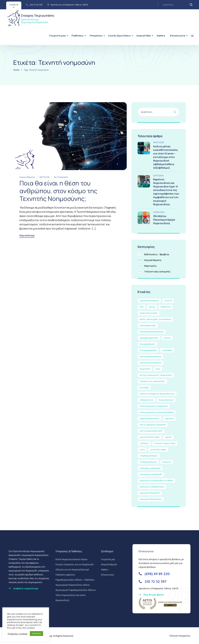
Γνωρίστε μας (57, 35)
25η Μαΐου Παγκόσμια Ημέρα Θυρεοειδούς (164, 219)
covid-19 (168, 300)
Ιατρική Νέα (143, 35)
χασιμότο (166, 462)
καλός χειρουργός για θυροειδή (154, 406)
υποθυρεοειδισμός (148, 462)
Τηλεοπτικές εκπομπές (154, 271)
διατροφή (144, 387)
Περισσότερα (27, 235)
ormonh (167, 338)
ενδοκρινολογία (146, 400)
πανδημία (144, 443)
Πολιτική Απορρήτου (179, 635)
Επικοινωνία (177, 35)
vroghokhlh (167, 350)
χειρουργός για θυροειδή (151, 474)
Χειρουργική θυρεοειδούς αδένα (72, 584)
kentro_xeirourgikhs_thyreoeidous (155, 319)
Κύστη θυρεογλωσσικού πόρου (72, 559)
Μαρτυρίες (147, 265)
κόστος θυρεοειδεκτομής (151, 431)
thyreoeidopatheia (148, 350)
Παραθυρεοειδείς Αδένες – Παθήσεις (75, 579)
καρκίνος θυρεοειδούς (149, 418)
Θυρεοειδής (145, 369)
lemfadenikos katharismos (152, 331)
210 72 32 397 (36, 4)
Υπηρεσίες (96, 35)
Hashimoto (166, 307)
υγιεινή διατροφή (158, 449)
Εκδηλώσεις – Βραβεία (154, 254)
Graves (152, 307)
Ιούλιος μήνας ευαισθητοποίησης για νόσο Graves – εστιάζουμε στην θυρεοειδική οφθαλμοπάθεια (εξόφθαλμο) (165, 157)
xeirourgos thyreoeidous (151, 362)
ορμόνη (168, 437)
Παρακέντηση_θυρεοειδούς (152, 381)
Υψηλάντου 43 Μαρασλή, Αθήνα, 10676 (69, 4)
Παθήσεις (77, 35)
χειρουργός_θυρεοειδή (150, 468)
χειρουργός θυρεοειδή (150, 493)
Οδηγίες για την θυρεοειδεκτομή (72, 569)
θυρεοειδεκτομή (166, 400)
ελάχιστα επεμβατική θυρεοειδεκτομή (157, 393)
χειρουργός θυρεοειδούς (151, 499)
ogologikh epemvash (149, 338)
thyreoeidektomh (147, 344)
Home (16, 69)
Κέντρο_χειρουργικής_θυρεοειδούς (156, 375)
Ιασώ (158, 369)
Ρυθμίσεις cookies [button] (18, 633)
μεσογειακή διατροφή (150, 437)
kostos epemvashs (148, 325)
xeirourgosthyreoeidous (150, 356)
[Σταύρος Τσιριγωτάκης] (30, 17)
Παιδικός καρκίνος (65, 574)
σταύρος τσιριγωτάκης (165, 443)
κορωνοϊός (169, 418)
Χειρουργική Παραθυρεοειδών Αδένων (76, 589)
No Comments (61, 177)
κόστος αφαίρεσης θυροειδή (153, 424)
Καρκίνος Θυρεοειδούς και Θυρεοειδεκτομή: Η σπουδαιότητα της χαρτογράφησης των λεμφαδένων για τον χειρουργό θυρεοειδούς (166, 192)
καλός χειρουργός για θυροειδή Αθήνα (157, 412)
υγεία (142, 449)
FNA (141, 307)
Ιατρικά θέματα (27, 177)
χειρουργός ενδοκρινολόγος (152, 486)
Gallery (161, 35)
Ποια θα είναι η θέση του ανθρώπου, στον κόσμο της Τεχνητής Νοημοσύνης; (58, 191)
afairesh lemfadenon (149, 300)
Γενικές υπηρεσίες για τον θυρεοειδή (75, 564)
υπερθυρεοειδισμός (149, 455)
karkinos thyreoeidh (148, 313)
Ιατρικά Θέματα (109, 564)
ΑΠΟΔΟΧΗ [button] (36, 633)
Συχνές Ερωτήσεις (119, 35)
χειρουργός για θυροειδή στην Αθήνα (156, 480)
